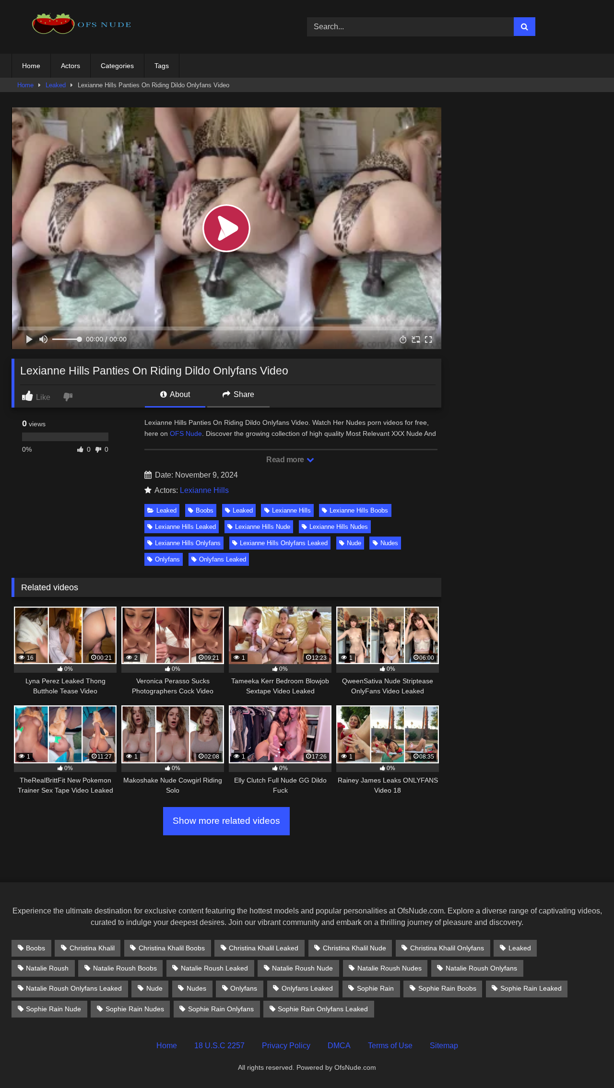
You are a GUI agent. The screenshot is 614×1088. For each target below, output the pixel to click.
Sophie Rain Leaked (531, 988)
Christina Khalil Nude (354, 948)
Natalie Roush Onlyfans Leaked (74, 988)
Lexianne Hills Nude (262, 526)
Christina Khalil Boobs (172, 948)
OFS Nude (186, 433)
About (179, 394)
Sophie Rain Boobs (447, 988)
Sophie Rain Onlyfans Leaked (323, 1009)
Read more (286, 460)
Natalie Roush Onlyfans (481, 968)
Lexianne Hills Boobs (359, 510)
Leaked (56, 85)
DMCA (339, 1045)
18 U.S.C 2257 (219, 1045)
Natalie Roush (47, 968)
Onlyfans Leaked (222, 559)
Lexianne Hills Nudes (338, 526)
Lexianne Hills (204, 490)
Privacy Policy (286, 1045)
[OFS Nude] (83, 26)
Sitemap (444, 1045)
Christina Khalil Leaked (263, 948)
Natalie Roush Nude (302, 968)
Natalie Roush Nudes (389, 968)
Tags (161, 66)
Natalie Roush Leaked (214, 968)
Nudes (389, 543)
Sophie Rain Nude (53, 1009)
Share (243, 394)
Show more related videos (226, 821)
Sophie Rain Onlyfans (221, 1009)
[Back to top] (584, 1059)
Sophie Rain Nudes (135, 1009)
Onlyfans (167, 559)
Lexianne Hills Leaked (185, 526)
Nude (354, 543)
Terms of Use (390, 1045)
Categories (117, 66)
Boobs (204, 510)
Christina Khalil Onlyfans (447, 948)
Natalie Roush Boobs (125, 968)
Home (31, 66)
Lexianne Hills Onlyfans (188, 543)
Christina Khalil (92, 948)
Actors (70, 66)
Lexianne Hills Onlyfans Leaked (284, 543)
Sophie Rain (375, 988)
